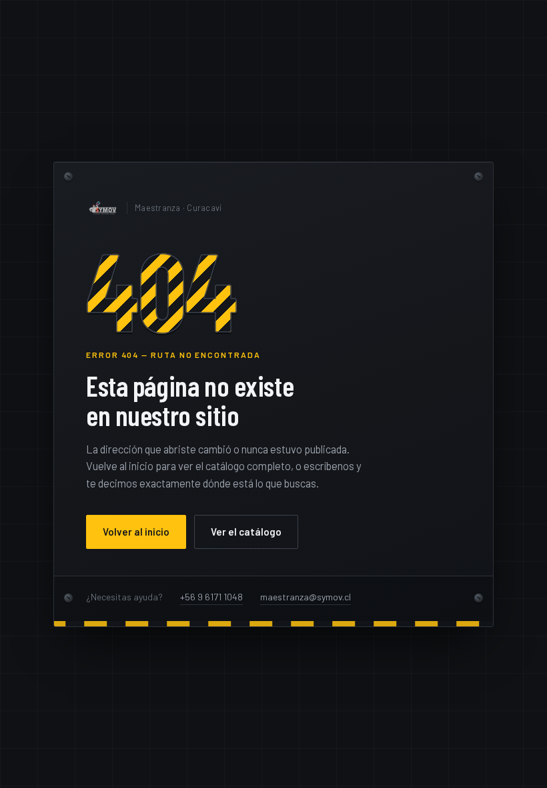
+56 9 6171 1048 (211, 596)
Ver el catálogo (246, 532)
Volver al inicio (136, 532)
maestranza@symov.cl (305, 596)
